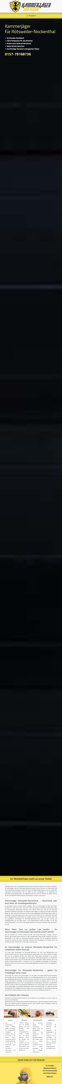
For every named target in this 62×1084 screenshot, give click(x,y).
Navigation (32, 15)
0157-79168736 (18, 54)
